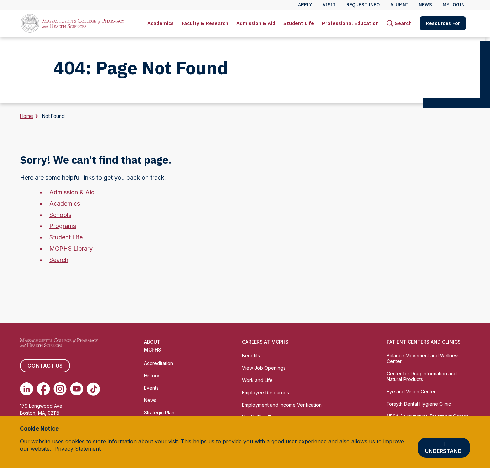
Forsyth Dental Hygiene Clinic (419, 404)
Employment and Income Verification (282, 405)
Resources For (443, 23)
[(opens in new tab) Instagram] (60, 389)
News (150, 400)
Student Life (298, 23)
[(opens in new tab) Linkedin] (26, 389)
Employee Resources (265, 392)
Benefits (251, 355)
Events (151, 388)
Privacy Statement (77, 449)
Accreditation (158, 363)
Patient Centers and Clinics (424, 342)
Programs (62, 225)
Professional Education (350, 23)
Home (26, 116)
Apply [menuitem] (305, 5)
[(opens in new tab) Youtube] (76, 389)
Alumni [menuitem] (399, 5)
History (151, 375)
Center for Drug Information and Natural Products (422, 376)
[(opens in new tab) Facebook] (43, 389)
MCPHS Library (71, 248)
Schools (60, 214)
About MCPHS (152, 346)
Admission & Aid (255, 23)
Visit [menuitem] (329, 5)
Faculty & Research (205, 23)
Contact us (45, 365)
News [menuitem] (425, 5)
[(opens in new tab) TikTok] (93, 389)
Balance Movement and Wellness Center (423, 358)
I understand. (444, 448)
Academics (160, 23)
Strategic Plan (159, 412)
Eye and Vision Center (411, 391)
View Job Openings (264, 368)
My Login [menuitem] (454, 5)
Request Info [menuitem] (363, 5)
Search (58, 259)
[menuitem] (160, 23)
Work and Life (257, 380)
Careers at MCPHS (265, 342)
